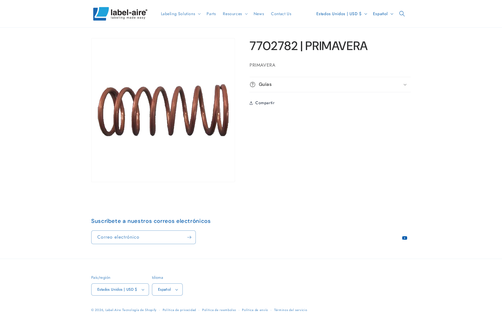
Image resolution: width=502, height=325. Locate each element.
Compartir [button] (265, 103)
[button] (180, 14)
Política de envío (255, 310)
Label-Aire (113, 310)
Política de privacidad (179, 310)
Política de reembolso (219, 310)
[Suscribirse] (189, 237)
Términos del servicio (290, 310)
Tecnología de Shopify (139, 310)
